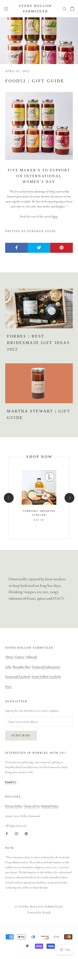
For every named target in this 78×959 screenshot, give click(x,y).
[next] (69, 498)
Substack (31, 657)
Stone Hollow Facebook (46, 676)
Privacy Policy (13, 806)
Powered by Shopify (39, 912)
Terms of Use (32, 806)
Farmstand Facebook (17, 676)
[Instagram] (16, 833)
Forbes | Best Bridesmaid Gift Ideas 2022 (38, 342)
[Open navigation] (6, 8)
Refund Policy (50, 806)
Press (8, 686)
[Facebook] (6, 833)
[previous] (8, 498)
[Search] (65, 8)
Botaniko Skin (21, 667)
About (9, 657)
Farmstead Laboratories (46, 667)
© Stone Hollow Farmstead (39, 906)
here (55, 216)
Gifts (8, 667)
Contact (19, 657)
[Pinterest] (26, 833)
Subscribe (21, 735)
